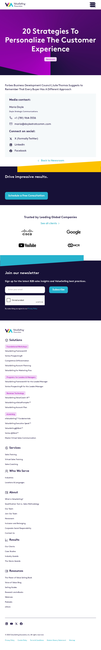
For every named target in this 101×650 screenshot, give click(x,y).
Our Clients (10, 547)
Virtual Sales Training (14, 460)
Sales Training (11, 455)
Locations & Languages (14, 483)
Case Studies (10, 552)
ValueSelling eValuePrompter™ (18, 403)
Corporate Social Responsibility (18, 528)
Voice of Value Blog (13, 583)
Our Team (9, 509)
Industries (9, 478)
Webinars (9, 597)
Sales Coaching (11, 464)
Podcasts (8, 602)
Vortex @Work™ (12, 433)
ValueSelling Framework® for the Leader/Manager (26, 382)
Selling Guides (11, 588)
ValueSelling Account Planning (18, 366)
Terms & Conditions (37, 640)
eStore (7, 607)
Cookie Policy (22, 640)
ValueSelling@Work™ (14, 428)
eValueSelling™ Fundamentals (18, 419)
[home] (15, 5)
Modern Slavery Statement (56, 640)
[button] (92, 4)
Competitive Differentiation (17, 361)
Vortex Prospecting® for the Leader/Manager (24, 387)
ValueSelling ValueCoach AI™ (17, 398)
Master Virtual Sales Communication (20, 438)
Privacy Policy (32, 309)
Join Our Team (11, 514)
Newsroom (9, 519)
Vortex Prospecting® (13, 356)
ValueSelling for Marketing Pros (18, 371)
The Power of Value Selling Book (18, 578)
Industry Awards (11, 556)
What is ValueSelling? (14, 499)
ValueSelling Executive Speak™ (18, 424)
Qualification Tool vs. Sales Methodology (22, 504)
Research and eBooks (14, 592)
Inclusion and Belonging (15, 524)
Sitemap (72, 640)
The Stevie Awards (12, 561)
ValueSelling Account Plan (16, 408)
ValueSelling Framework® (16, 351)
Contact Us (9, 533)
